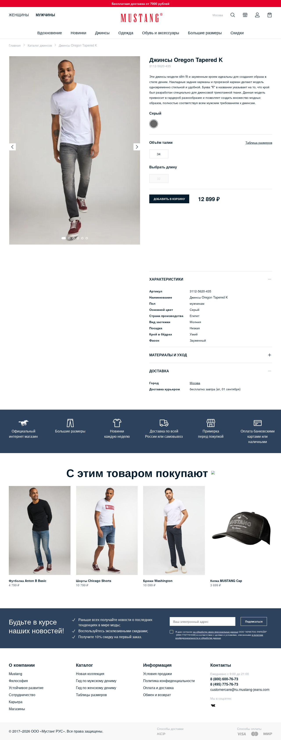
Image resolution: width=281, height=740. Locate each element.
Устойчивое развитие (26, 687)
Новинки (78, 32)
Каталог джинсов (40, 45)
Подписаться (254, 621)
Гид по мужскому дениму (96, 680)
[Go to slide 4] (78, 238)
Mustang (15, 673)
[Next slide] (136, 146)
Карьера (15, 701)
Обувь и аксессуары (160, 32)
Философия (18, 680)
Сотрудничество (22, 694)
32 (158, 178)
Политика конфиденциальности (169, 680)
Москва (195, 383)
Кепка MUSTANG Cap (226, 580)
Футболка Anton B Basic (27, 580)
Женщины (19, 14)
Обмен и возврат (157, 694)
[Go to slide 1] (63, 238)
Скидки (237, 32)
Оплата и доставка (158, 687)
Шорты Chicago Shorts (93, 580)
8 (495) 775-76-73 (224, 684)
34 (158, 154)
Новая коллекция (90, 673)
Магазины (17, 708)
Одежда (125, 32)
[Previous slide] (12, 146)
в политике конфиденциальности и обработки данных (219, 636)
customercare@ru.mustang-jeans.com (239, 689)
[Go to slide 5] (82, 238)
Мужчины (45, 14)
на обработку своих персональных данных (215, 631)
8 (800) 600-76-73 (224, 678)
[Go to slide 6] (87, 238)
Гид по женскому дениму (96, 687)
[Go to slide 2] (69, 238)
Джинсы (102, 32)
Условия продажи (157, 673)
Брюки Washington (158, 580)
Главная (15, 45)
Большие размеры (205, 32)
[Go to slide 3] (73, 238)
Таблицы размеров (91, 694)
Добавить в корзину (169, 199)
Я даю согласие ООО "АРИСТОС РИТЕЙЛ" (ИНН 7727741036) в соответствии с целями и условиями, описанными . (221, 634)
